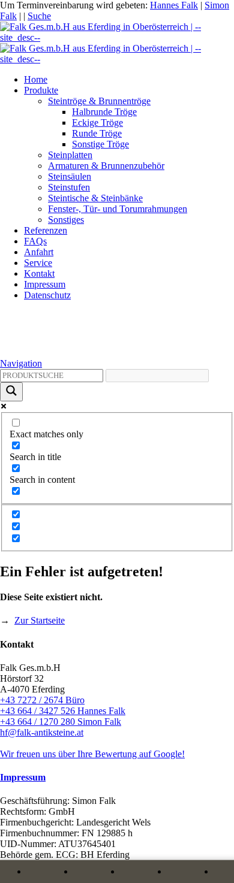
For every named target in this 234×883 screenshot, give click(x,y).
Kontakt (39, 273)
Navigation (21, 363)
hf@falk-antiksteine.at (41, 732)
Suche (39, 16)
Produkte (41, 90)
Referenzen (45, 230)
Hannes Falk (174, 5)
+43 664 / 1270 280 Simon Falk (60, 721)
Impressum (44, 284)
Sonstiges (66, 219)
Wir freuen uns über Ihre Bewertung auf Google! (92, 754)
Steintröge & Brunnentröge (99, 101)
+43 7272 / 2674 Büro (42, 700)
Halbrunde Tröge (104, 112)
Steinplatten (70, 155)
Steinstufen (69, 187)
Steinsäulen (69, 176)
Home (35, 79)
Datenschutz (47, 295)
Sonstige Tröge (100, 144)
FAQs (35, 241)
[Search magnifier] (11, 391)
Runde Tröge (97, 133)
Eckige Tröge (97, 122)
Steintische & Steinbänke (95, 198)
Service (38, 263)
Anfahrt (38, 252)
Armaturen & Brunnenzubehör (106, 166)
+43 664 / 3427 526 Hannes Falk (62, 711)
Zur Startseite (39, 620)
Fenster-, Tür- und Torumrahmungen (117, 209)
